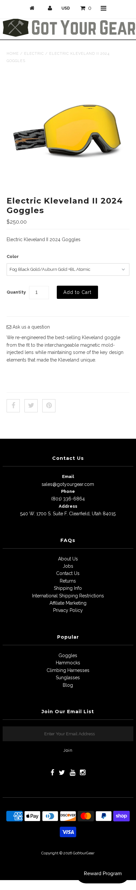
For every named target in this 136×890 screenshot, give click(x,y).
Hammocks (68, 662)
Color (13, 256)
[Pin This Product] (48, 405)
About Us (68, 558)
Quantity (16, 292)
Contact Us (68, 573)
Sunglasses (68, 677)
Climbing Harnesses (68, 670)
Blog (68, 685)
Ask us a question (30, 327)
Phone (68, 491)
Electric (34, 53)
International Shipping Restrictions (68, 595)
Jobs (68, 566)
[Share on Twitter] (31, 405)
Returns (68, 581)
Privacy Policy (68, 610)
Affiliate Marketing (68, 603)
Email (68, 476)
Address (68, 506)
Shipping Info (68, 588)
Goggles (67, 655)
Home (13, 53)
